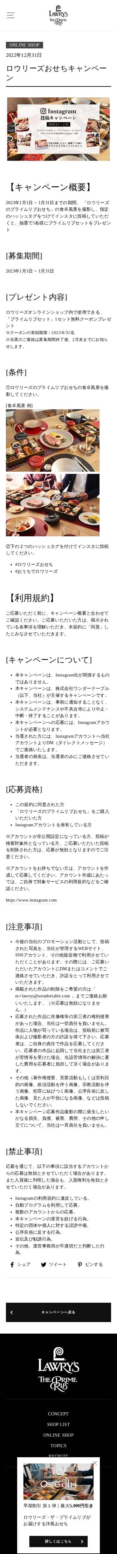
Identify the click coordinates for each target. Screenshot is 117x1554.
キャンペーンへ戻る (58, 1312)
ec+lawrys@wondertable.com (42, 996)
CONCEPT (58, 1414)
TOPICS (58, 1445)
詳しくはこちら (58, 1541)
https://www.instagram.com (31, 900)
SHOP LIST (58, 1424)
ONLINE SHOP (24, 45)
